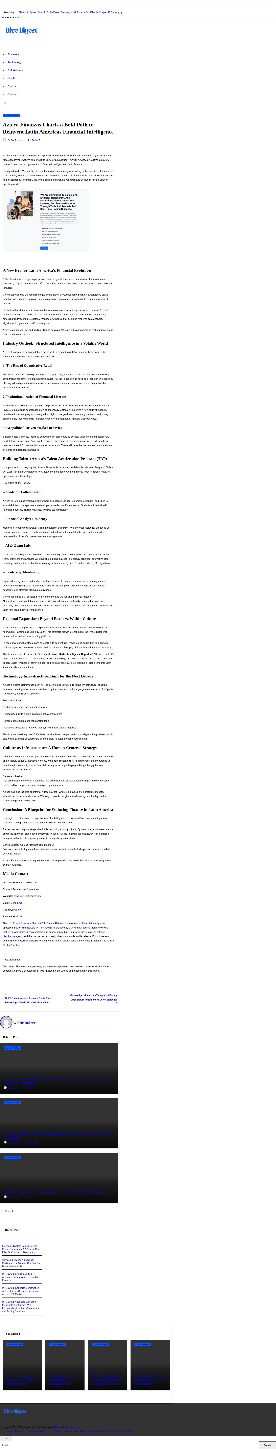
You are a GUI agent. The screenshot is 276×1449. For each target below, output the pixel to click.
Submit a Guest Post (37, 1431)
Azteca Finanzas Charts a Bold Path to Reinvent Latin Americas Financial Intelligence (59, 923)
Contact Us (56, 1431)
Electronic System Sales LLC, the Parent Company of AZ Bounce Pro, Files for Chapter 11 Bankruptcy (20, 1249)
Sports (12, 86)
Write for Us (71, 1431)
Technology (15, 62)
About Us (19, 1431)
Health (11, 78)
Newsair (58, 1427)
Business (13, 54)
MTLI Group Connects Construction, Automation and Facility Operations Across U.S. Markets (21, 1291)
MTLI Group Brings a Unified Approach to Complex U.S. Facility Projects (54, 1192)
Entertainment (16, 70)
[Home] (2, 45)
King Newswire (30, 927)
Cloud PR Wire (11, 115)
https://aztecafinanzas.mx (27, 896)
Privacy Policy (125, 1431)
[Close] (6, 1438)
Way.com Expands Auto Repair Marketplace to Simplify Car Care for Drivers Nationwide (21, 1263)
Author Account (107, 1431)
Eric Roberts (17, 140)
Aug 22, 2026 (31, 1143)
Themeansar (72, 1427)
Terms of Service (88, 1431)
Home (9, 1431)
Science (12, 94)
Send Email (17, 903)
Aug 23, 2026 (31, 1088)
